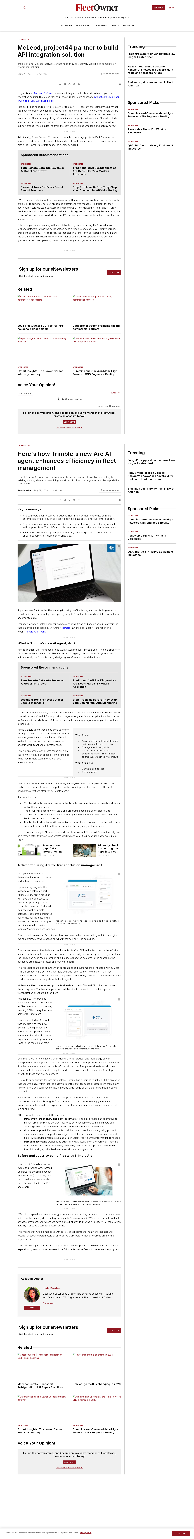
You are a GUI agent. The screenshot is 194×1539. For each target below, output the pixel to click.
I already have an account (69, 427)
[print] (120, 83)
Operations (66, 25)
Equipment (128, 25)
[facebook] (60, 83)
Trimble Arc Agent (35, 631)
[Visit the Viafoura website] (114, 406)
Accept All (181, 1534)
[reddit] (74, 83)
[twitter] (69, 83)
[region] (69, 400)
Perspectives (100, 25)
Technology (82, 25)
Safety (115, 25)
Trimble (66, 627)
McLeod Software (44, 93)
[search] (25, 8)
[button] (20, 8)
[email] (79, 83)
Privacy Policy (86, 1533)
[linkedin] (64, 83)
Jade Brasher (25, 490)
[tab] (25, 393)
